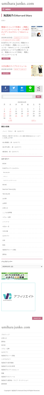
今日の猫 (5, 231)
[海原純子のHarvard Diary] (18, 3)
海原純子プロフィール (8, 377)
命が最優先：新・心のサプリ (11, 142)
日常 (3, 240)
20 (28, 113)
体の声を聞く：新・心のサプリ (11, 147)
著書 (2, 373)
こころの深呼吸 (7, 212)
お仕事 (4, 198)
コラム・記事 (15, 40)
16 (4, 113)
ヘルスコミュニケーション (10, 180)
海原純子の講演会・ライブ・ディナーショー (15, 380)
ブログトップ (5, 334)
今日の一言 (5, 226)
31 (10, 118)
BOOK (4, 163)
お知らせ (7, 40)
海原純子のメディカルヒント (10, 370)
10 (10, 111)
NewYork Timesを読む (9, 189)
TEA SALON (6, 172)
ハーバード (5, 222)
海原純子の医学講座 (7, 363)
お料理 (4, 203)
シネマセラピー (6, 359)
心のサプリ (5, 236)
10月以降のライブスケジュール (14, 66)
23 (4, 116)
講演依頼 (4, 384)
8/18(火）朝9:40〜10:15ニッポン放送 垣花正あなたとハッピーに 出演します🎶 (21, 137)
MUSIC (17, 69)
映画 (3, 245)
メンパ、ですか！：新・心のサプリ (13, 131)
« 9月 (10, 120)
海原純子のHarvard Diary (19, 390)
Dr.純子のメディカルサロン (10, 168)
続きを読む (6, 58)
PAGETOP (37, 318)
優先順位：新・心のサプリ (10, 151)
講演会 (4, 254)
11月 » (33, 120)
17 (10, 113)
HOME (3, 20)
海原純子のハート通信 (9, 250)
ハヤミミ (5, 176)
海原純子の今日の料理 (8, 366)
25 (16, 116)
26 (22, 116)
